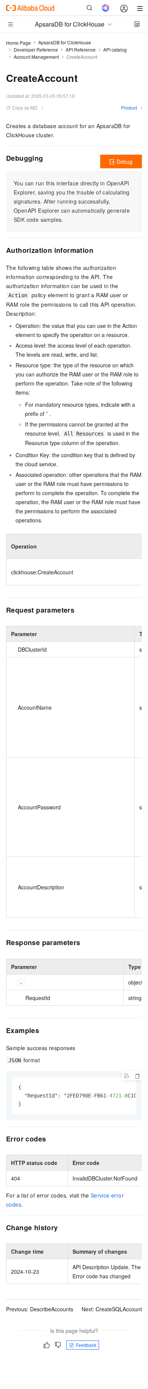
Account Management (36, 56)
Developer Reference (36, 49)
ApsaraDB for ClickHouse (64, 42)
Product (129, 107)
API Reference (81, 49)
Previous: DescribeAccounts (39, 1309)
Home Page (18, 42)
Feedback (86, 1345)
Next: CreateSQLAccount (112, 1309)
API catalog (115, 49)
